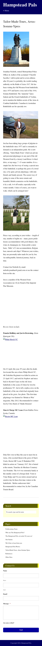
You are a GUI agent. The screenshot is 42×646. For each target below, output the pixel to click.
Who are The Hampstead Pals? (14, 532)
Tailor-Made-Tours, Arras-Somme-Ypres (17, 550)
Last (4, 590)
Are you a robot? (8, 623)
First (4, 580)
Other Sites (8, 557)
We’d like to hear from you (13, 543)
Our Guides (9, 539)
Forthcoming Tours (11, 529)
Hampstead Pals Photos (12, 546)
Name (5, 571)
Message (6, 604)
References (8, 554)
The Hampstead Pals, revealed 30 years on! (18, 536)
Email (5, 594)
